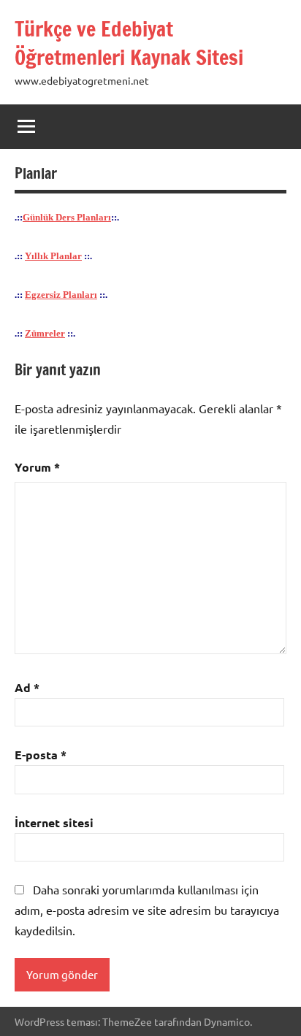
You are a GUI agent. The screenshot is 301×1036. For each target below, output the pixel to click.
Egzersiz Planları (61, 295)
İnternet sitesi (54, 822)
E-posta (40, 754)
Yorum (37, 467)
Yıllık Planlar (53, 256)
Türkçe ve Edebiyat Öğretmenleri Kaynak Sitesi (129, 43)
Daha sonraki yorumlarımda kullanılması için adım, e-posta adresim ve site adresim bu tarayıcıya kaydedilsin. (147, 909)
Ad (27, 687)
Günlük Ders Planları (67, 217)
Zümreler (45, 334)
